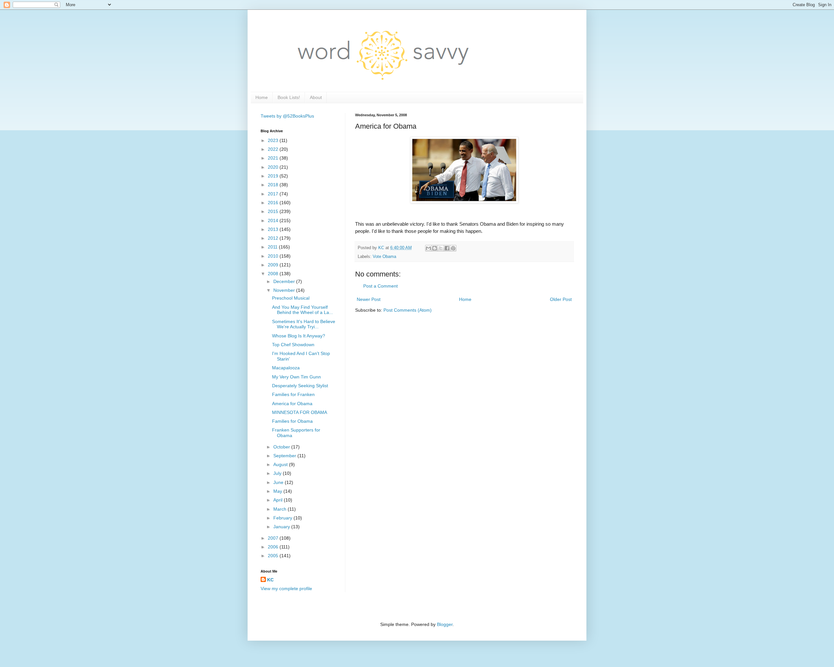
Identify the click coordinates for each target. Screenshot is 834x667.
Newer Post (369, 299)
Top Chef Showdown (293, 344)
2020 (274, 167)
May (278, 491)
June (279, 482)
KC (270, 579)
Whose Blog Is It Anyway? (298, 335)
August (281, 464)
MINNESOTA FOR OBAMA (299, 412)
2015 (274, 211)
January (282, 526)
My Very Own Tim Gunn (296, 376)
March (280, 509)
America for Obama (292, 403)
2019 (274, 175)
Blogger (445, 624)
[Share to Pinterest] (453, 248)
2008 (274, 273)
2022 (274, 149)
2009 (274, 264)
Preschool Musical (290, 298)
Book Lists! (289, 97)
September (285, 455)
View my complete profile (286, 588)
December (284, 281)
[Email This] (428, 248)
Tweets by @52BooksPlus (287, 116)
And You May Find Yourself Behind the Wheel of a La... (302, 310)
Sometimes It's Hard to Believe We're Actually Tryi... (303, 324)
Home (261, 97)
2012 (274, 238)
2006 (274, 546)
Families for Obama (292, 421)
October (282, 446)
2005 (274, 555)
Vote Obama (384, 256)
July (278, 473)
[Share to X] (441, 248)
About (316, 97)
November (284, 290)
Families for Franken (293, 394)
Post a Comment (380, 286)
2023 (274, 140)
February (283, 517)
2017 (274, 193)
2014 (274, 220)
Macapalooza (286, 367)
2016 (274, 202)
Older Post (561, 299)
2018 (274, 184)
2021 (274, 158)
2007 (274, 538)
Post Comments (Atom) (407, 310)
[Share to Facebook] (447, 248)
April (278, 500)
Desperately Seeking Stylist (300, 385)
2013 (274, 229)
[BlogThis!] (434, 248)
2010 (274, 256)
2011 (273, 246)
